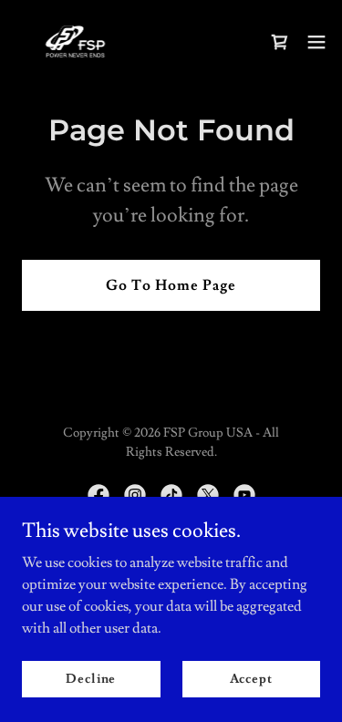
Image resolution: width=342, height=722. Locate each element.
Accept (251, 678)
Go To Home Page (171, 285)
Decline (91, 678)
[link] (75, 41)
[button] (316, 42)
